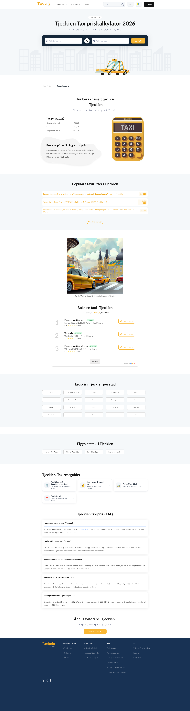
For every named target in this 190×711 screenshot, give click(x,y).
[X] (43, 680)
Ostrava (136, 407)
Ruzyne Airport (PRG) (115, 452)
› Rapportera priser (112, 653)
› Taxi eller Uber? (112, 663)
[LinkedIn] (51, 680)
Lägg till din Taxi (95, 631)
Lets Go (138, 41)
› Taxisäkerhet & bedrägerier (116, 672)
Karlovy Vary (115, 400)
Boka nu (149, 4)
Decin (136, 392)
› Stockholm (67, 648)
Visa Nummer (128, 321)
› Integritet (136, 653)
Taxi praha (68, 333)
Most (94, 407)
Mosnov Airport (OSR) (73, 452)
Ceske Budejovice (73, 392)
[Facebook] (47, 680)
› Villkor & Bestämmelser (141, 648)
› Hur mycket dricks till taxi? (115, 667)
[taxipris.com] (44, 4)
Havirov (51, 400)
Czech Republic (95, 17)
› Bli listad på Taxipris (90, 648)
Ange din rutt (85, 529)
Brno (51, 392)
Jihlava (94, 400)
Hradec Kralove (73, 400)
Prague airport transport (75, 320)
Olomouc (115, 407)
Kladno (51, 407)
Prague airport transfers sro (76, 346)
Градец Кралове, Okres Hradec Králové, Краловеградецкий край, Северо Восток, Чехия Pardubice (83, 194)
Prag (93, 415)
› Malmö (66, 658)
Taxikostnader (75, 4)
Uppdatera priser (95, 222)
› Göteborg (67, 653)
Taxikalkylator (61, 4)
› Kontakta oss (137, 658)
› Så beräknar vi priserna (114, 658)
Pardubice (51, 415)
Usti (115, 415)
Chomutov (115, 392)
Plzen (73, 415)
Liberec (72, 407)
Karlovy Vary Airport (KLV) (53, 452)
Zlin (136, 415)
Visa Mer (95, 361)
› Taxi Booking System (90, 658)
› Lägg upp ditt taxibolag (91, 653)
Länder (86, 4)
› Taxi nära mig (111, 648)
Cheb (94, 392)
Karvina (136, 400)
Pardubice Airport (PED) (95, 452)
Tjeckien (96, 312)
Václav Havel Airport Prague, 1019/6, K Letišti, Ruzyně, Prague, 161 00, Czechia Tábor (76, 202)
